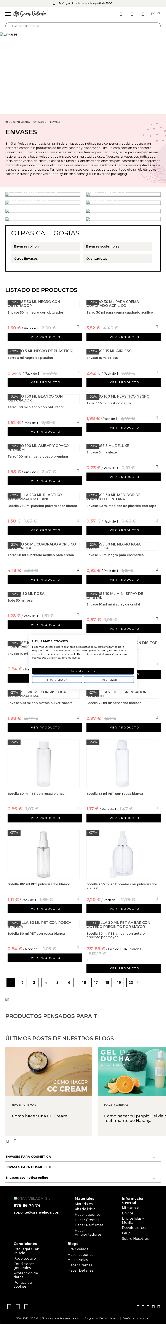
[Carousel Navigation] (85, 1141)
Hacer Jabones (87, 1214)
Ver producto (46, 337)
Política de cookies (23, 1284)
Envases (55, 122)
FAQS (126, 1233)
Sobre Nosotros (135, 1239)
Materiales (84, 1204)
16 (84, 983)
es (153, 14)
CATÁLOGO (39, 122)
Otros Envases (26, 259)
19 (119, 983)
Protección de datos (26, 1275)
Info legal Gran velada (26, 1251)
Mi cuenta (130, 1208)
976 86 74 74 (27, 1205)
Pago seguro (25, 1258)
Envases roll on (26, 246)
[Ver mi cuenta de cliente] (132, 14)
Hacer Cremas (87, 1220)
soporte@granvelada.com (36, 1212)
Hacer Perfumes (89, 1225)
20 (131, 983)
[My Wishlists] (121, 14)
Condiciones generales (24, 1266)
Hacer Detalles (80, 1270)
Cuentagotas (96, 259)
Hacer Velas (78, 1260)
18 (107, 983)
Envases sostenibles (102, 246)
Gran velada (78, 1249)
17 (96, 983)
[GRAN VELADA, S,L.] (29, 14)
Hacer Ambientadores (88, 1233)
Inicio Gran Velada (17, 122)
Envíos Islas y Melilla (133, 1220)
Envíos (127, 1213)
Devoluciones (133, 1228)
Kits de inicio (85, 1209)
